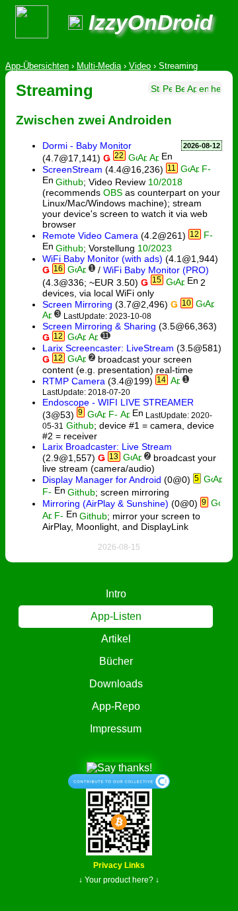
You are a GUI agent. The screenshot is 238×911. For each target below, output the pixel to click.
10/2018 (165, 182)
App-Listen (116, 616)
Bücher (116, 661)
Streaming (54, 90)
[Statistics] (155, 87)
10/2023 (155, 248)
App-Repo (116, 706)
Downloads (116, 683)
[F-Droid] (206, 169)
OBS (112, 192)
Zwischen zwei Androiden (94, 120)
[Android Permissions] (167, 87)
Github (69, 182)
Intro (116, 593)
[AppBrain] (142, 158)
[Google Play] (133, 158)
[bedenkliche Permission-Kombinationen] (179, 87)
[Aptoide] (154, 158)
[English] (203, 87)
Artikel (116, 638)
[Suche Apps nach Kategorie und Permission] (191, 87)
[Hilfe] (215, 87)
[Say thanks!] (119, 767)
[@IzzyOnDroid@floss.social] (75, 22)
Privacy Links (119, 865)
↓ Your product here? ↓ (119, 880)
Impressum (115, 728)
